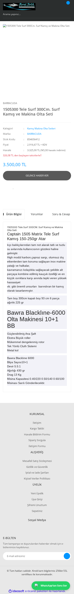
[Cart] (67, 6)
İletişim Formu (37, 446)
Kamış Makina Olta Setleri (41, 128)
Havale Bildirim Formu (37, 434)
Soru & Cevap (61, 214)
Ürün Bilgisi (14, 214)
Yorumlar (37, 214)
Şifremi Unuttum (37, 505)
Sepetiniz (37, 511)
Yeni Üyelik (37, 493)
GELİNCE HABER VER (37, 175)
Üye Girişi (37, 499)
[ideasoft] (16, 591)
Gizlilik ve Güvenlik (37, 467)
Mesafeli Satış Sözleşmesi (37, 461)
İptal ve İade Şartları (37, 472)
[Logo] (19, 6)
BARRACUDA (10, 103)
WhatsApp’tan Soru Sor (54, 585)
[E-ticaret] (36, 591)
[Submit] (67, 556)
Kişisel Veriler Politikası (37, 478)
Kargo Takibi (37, 428)
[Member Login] (57, 6)
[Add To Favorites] (13, 187)
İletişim (37, 422)
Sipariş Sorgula (37, 440)
